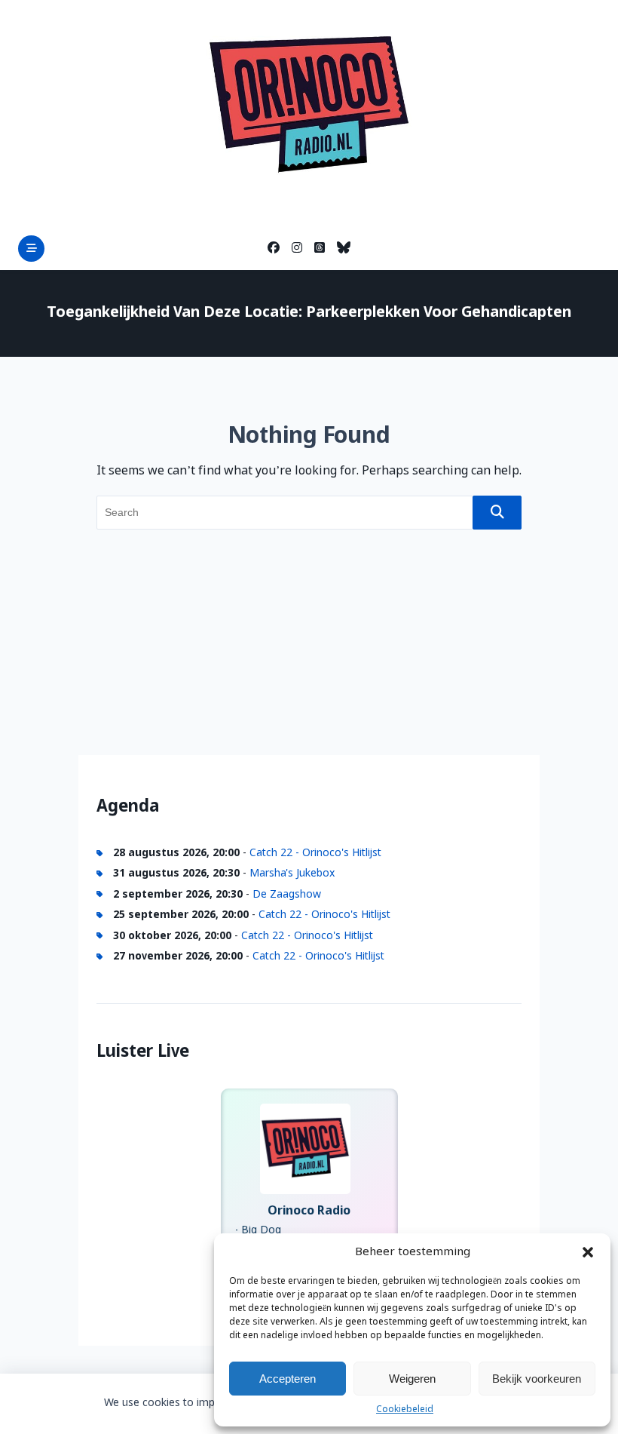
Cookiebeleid (404, 1410)
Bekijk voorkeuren (536, 1378)
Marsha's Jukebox (292, 873)
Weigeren (412, 1378)
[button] (587, 1252)
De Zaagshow (286, 894)
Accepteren (287, 1378)
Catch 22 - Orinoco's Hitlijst (315, 853)
